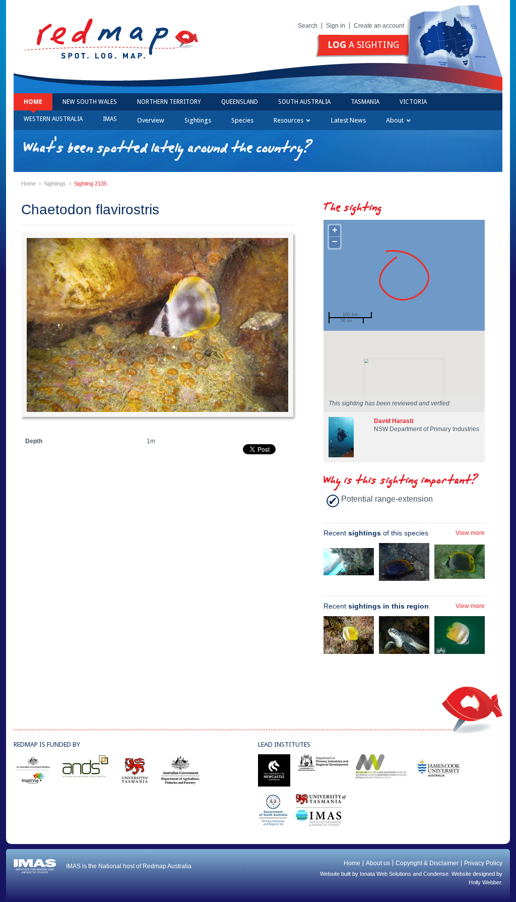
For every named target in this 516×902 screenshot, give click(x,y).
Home (33, 101)
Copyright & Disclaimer (427, 863)
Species (242, 120)
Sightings (197, 120)
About (395, 120)
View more (470, 532)
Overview (150, 120)
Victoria (413, 101)
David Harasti (393, 421)
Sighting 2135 (90, 184)
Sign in (335, 26)
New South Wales (89, 101)
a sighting (363, 44)
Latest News (348, 120)
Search (307, 26)
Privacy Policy (483, 863)
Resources (288, 120)
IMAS (110, 119)
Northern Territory (169, 101)
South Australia (304, 101)
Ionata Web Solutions (385, 874)
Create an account (379, 26)
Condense (435, 874)
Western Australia (53, 119)
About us (378, 863)
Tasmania (365, 101)
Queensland (239, 101)
